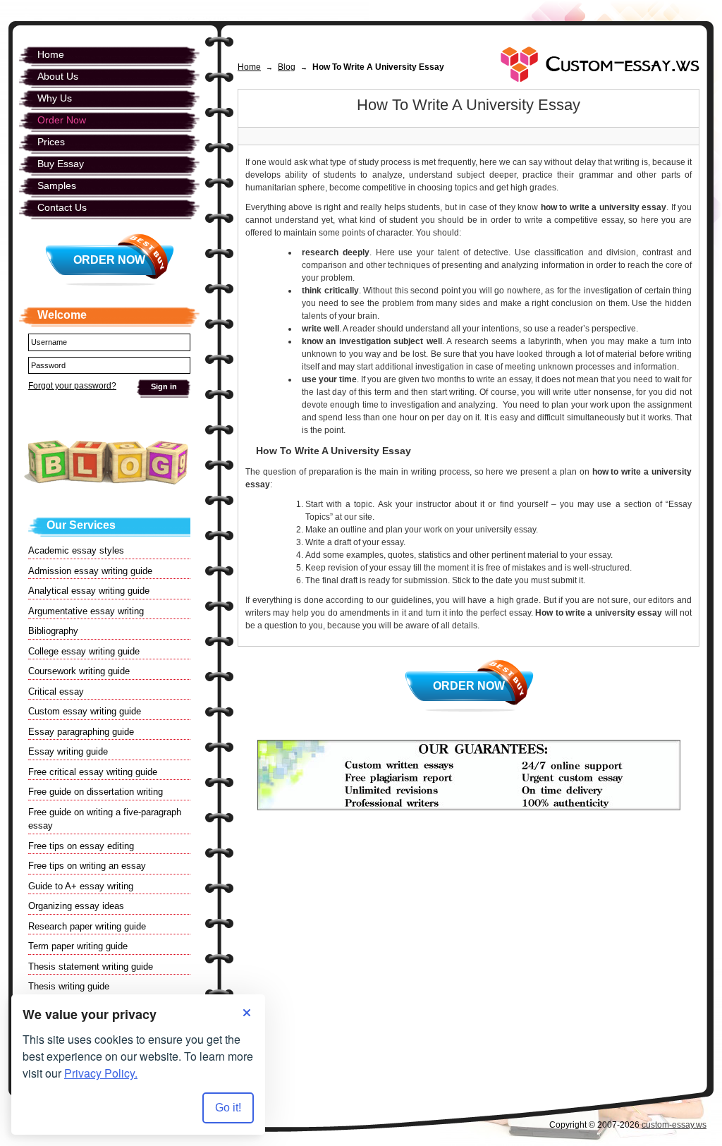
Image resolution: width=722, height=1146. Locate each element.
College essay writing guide (84, 651)
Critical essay (56, 691)
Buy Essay (60, 163)
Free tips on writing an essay (87, 865)
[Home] (600, 64)
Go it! (228, 1108)
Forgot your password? (72, 386)
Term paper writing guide (78, 946)
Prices (51, 141)
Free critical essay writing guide (92, 772)
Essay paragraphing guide (81, 731)
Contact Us (62, 207)
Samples (56, 185)
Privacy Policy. (100, 1073)
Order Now (469, 686)
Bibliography (53, 631)
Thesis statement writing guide (90, 966)
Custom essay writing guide (84, 711)
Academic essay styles (76, 550)
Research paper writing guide (87, 926)
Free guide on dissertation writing (95, 791)
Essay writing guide (68, 751)
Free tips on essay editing (81, 846)
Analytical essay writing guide (88, 590)
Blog (286, 67)
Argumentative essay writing (86, 611)
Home (249, 67)
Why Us (54, 98)
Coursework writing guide (79, 671)
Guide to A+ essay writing (80, 886)
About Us (57, 76)
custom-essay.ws (674, 1125)
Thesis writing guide (68, 986)
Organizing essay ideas (76, 906)
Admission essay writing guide (90, 571)
